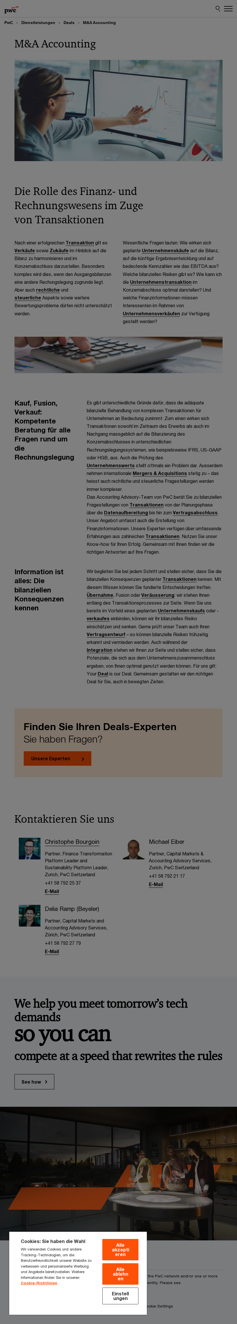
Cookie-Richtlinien (39, 1283)
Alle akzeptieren (120, 1249)
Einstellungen (120, 1296)
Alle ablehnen (120, 1273)
